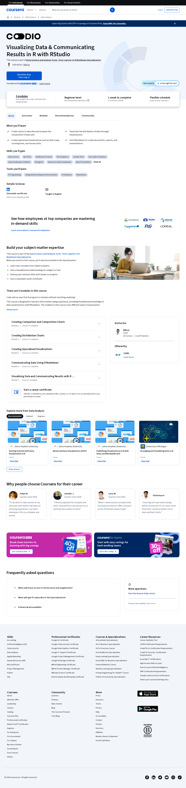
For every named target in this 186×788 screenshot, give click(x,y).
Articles (99, 724)
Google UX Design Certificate (63, 660)
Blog (53, 708)
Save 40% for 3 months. (114, 23)
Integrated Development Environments (41, 174)
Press (98, 695)
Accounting (11, 640)
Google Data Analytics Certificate (64, 648)
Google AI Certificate (59, 640)
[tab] (15, 416)
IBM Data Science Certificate (62, 672)
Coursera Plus (12, 716)
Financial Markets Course (106, 664)
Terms (98, 703)
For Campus (12, 740)
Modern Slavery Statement (107, 736)
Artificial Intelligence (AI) (17, 644)
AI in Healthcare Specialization (108, 652)
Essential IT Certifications (150, 659)
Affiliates (99, 732)
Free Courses (12, 752)
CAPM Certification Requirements (153, 644)
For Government (13, 736)
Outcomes (27, 115)
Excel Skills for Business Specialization (111, 660)
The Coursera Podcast (60, 712)
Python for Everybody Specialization (110, 677)
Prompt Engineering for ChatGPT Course (112, 672)
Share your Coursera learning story (154, 679)
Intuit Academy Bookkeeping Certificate (67, 677)
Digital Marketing (14, 656)
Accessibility (101, 716)
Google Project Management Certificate (67, 656)
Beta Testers (56, 703)
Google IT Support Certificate (63, 652)
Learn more (44, 83)
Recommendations (64, 115)
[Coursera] (15, 10)
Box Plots (27, 157)
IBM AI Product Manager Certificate (65, 668)
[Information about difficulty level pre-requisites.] (88, 100)
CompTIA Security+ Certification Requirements (153, 654)
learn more (151, 603)
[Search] (112, 9)
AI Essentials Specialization (107, 640)
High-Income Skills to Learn (151, 663)
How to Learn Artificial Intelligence (154, 667)
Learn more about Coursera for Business (30, 230)
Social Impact (12, 748)
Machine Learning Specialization (109, 668)
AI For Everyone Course (105, 648)
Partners (54, 699)
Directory (99, 728)
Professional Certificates (17, 720)
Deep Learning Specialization (107, 656)
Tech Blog (55, 716)
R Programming (14, 174)
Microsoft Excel (13, 664)
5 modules (22, 96)
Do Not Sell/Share (103, 740)
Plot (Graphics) (63, 157)
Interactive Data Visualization (59, 162)
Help (97, 712)
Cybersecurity (13, 648)
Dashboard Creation (44, 157)
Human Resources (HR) (16, 660)
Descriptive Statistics (97, 157)
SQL (8, 677)
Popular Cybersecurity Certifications (155, 675)
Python (10, 672)
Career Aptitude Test (148, 640)
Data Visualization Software (19, 162)
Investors (99, 699)
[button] (42, 9)
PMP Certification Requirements (153, 671)
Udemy (10, 757)
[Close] (174, 23)
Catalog (10, 712)
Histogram (39, 162)
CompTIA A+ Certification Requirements (156, 648)
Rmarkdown (81, 174)
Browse (17, 17)
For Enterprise (13, 732)
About (11, 115)
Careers (10, 708)
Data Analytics (13, 652)
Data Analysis (46, 17)
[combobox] (77, 10)
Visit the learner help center (141, 593)
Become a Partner (14, 744)
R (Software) (67, 174)
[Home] (7, 17)
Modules (44, 115)
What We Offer (13, 699)
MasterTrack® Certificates (17, 724)
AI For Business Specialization (108, 644)
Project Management (15, 668)
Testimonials (88, 115)
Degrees (10, 728)
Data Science (30, 17)
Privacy (99, 708)
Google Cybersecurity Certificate (65, 644)
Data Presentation (83, 162)
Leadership (11, 703)
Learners (55, 695)
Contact (99, 720)
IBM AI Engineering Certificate (63, 664)
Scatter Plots (78, 157)
